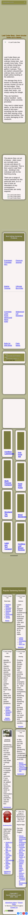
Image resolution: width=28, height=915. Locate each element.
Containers (22, 764)
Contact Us (14, 907)
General (8, 609)
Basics (21, 763)
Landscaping (23, 767)
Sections (21, 647)
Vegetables (22, 641)
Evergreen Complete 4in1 (8, 262)
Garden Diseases (9, 711)
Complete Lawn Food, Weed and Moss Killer (8, 316)
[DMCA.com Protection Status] (9, 911)
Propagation (23, 769)
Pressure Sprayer (19, 261)
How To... (22, 766)
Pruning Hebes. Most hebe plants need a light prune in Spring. (21, 868)
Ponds (21, 639)
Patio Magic (18, 344)
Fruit (20, 642)
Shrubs (8, 617)
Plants (7, 620)
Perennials (9, 614)
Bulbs (7, 606)
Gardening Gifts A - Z (7, 872)
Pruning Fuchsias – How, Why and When (22, 849)
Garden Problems (7, 718)
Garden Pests (8, 707)
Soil (20, 771)
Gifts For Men (8, 851)
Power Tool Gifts (9, 854)
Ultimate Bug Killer (19, 287)
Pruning (20, 726)
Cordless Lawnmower (9, 453)
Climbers (8, 608)
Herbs (7, 612)
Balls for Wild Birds (8, 344)
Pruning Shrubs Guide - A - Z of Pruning (22, 857)
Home (6, 354)
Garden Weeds (8, 714)
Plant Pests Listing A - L (12, 358)
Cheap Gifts (8, 857)
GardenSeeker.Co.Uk (8, 2)
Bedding (8, 604)
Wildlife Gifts (8, 864)
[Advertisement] (14, 19)
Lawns (21, 637)
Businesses (7, 807)
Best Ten (22, 644)
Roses (8, 616)
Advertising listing (11, 902)
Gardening (20, 774)
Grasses (8, 611)
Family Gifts (8, 867)
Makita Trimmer (7, 287)
